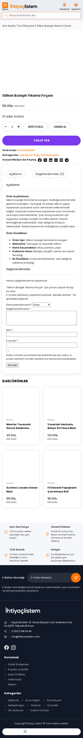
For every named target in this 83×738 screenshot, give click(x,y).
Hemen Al (60, 127)
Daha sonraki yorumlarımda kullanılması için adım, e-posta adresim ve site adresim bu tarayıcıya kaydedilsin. (41, 357)
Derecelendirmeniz (19, 305)
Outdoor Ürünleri (39, 710)
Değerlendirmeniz (18, 309)
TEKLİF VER (41, 140)
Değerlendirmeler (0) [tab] (50, 174)
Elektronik (13, 700)
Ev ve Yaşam (33, 700)
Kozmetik (52, 705)
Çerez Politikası (16, 674)
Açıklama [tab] (15, 174)
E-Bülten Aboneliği (13, 577)
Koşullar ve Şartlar (18, 669)
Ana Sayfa (8, 25)
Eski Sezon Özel (29, 155)
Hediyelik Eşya (16, 705)
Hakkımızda (14, 679)
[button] (5, 6)
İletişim (12, 684)
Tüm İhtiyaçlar (25, 25)
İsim (9, 330)
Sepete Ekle (35, 127)
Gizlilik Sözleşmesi (18, 664)
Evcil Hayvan (54, 700)
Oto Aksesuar (15, 710)
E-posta (12, 340)
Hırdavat (36, 705)
